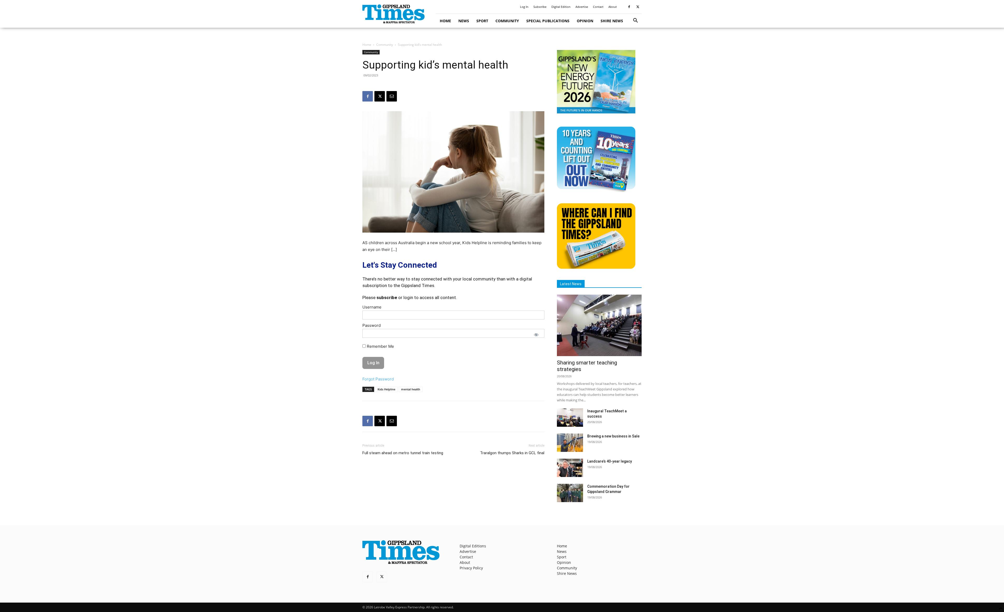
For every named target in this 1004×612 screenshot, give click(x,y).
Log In (524, 7)
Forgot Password (378, 379)
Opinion (585, 20)
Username (371, 307)
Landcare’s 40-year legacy (609, 461)
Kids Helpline (386, 389)
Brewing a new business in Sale (613, 436)
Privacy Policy (471, 567)
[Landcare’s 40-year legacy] (570, 468)
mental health (410, 389)
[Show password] (536, 334)
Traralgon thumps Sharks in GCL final (512, 453)
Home (445, 20)
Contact (598, 7)
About (612, 7)
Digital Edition (561, 7)
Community (507, 20)
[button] (635, 21)
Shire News (612, 20)
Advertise (581, 7)
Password (371, 325)
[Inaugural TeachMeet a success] (570, 417)
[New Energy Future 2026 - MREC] (596, 113)
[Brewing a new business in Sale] (570, 443)
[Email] (391, 96)
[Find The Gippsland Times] (596, 267)
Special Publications (547, 20)
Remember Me (380, 346)
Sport (482, 20)
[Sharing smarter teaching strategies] (599, 325)
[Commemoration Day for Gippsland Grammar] (570, 493)
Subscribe (539, 7)
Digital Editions (473, 545)
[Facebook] (629, 6)
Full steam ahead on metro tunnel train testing (402, 453)
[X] (638, 6)
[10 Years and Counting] (596, 190)
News (463, 20)
